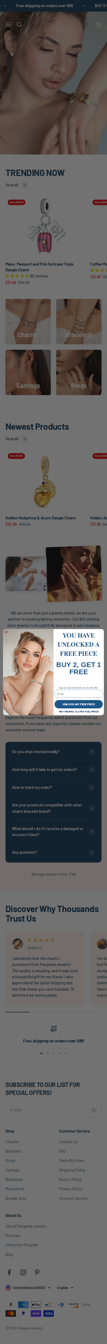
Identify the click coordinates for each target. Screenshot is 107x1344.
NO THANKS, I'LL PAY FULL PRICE (79, 711)
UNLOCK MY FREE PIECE (79, 704)
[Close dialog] (6, 632)
